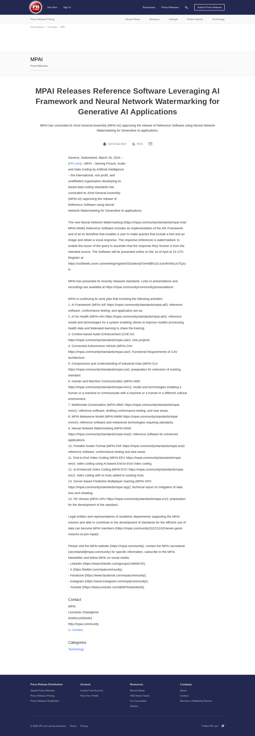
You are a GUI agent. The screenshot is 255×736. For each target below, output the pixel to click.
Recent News (137, 690)
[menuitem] (186, 7)
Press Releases (37, 27)
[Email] (150, 144)
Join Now (52, 7)
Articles (134, 706)
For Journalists (138, 700)
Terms (73, 726)
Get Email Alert (117, 144)
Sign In (67, 7)
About (183, 690)
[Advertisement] (127, 40)
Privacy (84, 726)
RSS (140, 144)
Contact (77, 630)
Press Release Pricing (42, 695)
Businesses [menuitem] (149, 7)
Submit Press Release (209, 7)
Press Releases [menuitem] (170, 7)
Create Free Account (91, 690)
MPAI (63, 27)
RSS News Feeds (139, 695)
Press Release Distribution (44, 700)
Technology (52, 27)
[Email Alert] (105, 144)
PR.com (74, 163)
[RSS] (134, 144)
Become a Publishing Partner (196, 700)
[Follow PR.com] (221, 726)
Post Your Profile (89, 695)
